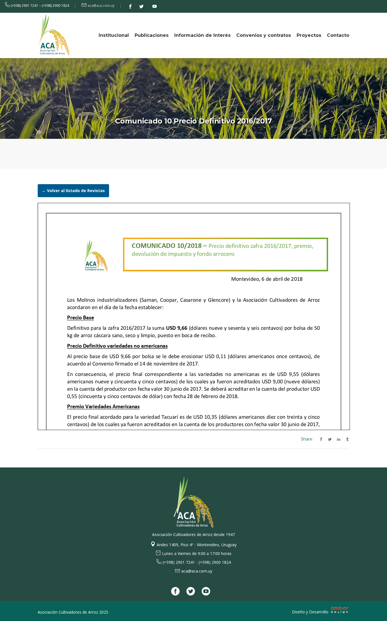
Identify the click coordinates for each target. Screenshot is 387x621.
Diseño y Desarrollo (310, 611)
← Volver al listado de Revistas (73, 190)
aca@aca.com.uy (101, 5)
